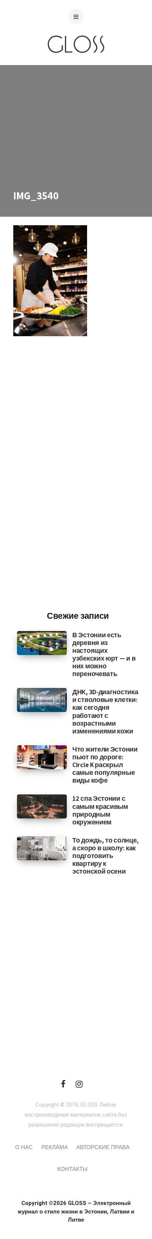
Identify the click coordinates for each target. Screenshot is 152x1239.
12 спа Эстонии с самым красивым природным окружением (100, 810)
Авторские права (102, 1147)
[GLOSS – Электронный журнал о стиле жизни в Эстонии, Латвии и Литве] (76, 67)
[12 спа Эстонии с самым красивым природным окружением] (42, 806)
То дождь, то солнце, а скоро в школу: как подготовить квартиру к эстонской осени (105, 855)
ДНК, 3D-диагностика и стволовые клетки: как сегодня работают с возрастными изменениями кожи (105, 711)
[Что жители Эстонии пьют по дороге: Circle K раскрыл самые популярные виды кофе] (42, 757)
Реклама (54, 1147)
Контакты (72, 1169)
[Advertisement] (78, 483)
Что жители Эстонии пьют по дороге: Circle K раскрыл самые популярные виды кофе (105, 764)
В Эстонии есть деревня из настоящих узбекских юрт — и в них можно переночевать (103, 654)
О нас (24, 1147)
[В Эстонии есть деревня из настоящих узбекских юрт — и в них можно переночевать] (42, 642)
